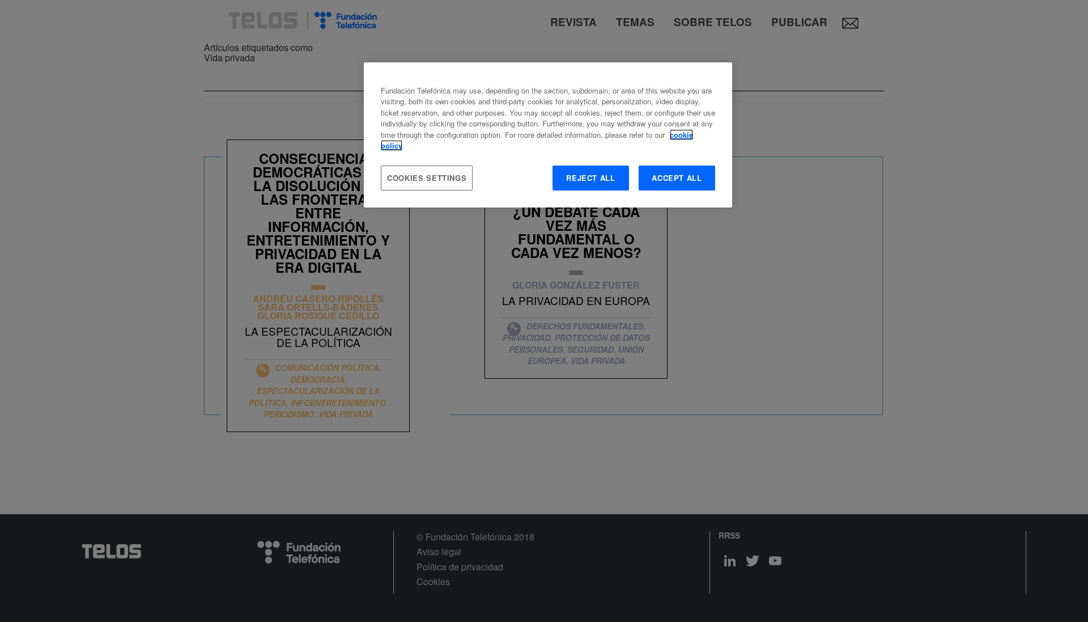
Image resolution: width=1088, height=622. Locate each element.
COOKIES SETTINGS (426, 177)
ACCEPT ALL (677, 177)
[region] (548, 135)
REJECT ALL (590, 177)
